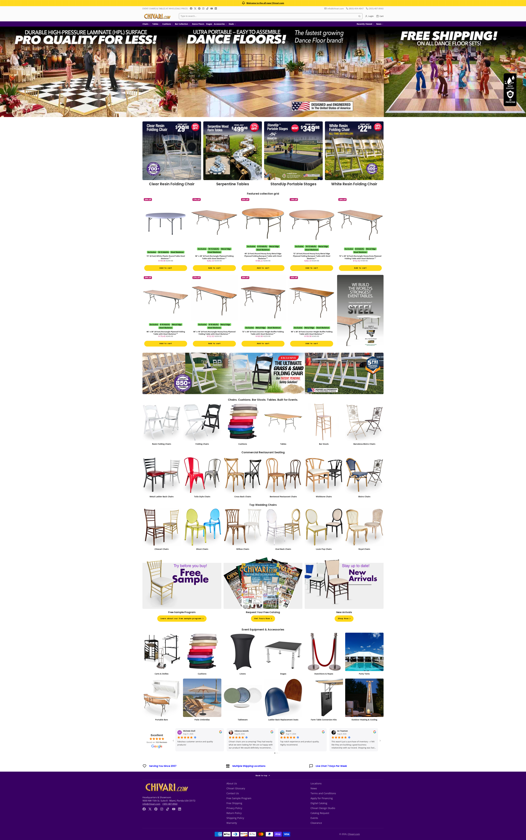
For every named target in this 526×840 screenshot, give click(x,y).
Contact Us (232, 800)
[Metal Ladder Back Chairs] (161, 484)
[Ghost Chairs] (202, 537)
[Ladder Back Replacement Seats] (283, 708)
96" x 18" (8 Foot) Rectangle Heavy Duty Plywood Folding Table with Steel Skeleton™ (214, 316)
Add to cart (165, 271)
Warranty (231, 830)
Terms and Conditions (323, 800)
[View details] (171, 154)
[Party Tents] (364, 662)
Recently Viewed (364, 24)
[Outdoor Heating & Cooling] (364, 708)
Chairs (145, 24)
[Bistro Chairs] (364, 484)
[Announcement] (263, 3)
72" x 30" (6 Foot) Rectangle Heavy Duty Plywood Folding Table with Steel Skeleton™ (360, 236)
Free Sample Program (238, 805)
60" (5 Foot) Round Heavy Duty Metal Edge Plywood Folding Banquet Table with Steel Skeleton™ (263, 236)
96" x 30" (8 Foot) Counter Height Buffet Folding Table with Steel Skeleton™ (311, 316)
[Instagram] (203, 8)
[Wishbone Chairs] (324, 484)
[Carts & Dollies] (161, 662)
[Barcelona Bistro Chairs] (364, 432)
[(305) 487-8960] (375, 8)
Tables (155, 24)
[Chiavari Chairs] (161, 537)
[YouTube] (211, 8)
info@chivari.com (335, 8)
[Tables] (283, 432)
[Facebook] (191, 8)
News (378, 24)
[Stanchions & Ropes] (324, 662)
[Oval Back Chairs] (283, 537)
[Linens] (243, 662)
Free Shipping (234, 810)
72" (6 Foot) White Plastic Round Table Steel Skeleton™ (165, 236)
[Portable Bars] (161, 708)
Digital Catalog (319, 810)
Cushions (166, 24)
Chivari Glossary (235, 795)
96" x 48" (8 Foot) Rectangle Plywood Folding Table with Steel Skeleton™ (214, 236)
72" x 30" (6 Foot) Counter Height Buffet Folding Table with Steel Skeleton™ (263, 316)
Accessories (219, 24)
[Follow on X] (195, 8)
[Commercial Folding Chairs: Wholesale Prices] (202, 432)
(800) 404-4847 (356, 8)
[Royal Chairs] (364, 537)
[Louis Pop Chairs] (324, 537)
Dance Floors (198, 24)
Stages (209, 24)
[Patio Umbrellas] (202, 708)
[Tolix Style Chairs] (202, 484)
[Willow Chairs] (243, 537)
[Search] (359, 16)
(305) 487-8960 (169, 811)
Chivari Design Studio (323, 815)
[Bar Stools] (324, 432)
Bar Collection (181, 24)
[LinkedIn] (216, 8)
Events (314, 825)
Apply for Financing (322, 805)
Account (369, 16)
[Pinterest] (199, 8)
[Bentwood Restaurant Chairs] (283, 484)
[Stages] (283, 662)
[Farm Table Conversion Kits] (324, 708)
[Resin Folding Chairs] (161, 432)
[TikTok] (207, 8)
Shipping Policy (235, 825)
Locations (316, 790)
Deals (231, 24)
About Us (231, 790)
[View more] (263, 72)
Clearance (316, 830)
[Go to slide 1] (274, 760)
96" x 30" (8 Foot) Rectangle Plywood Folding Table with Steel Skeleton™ (165, 316)
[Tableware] (243, 708)
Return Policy (234, 820)
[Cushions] (243, 432)
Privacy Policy (234, 815)
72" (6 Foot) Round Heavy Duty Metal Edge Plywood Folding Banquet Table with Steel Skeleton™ (311, 236)
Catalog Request (320, 820)
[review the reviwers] (220, 740)
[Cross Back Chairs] (243, 484)
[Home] (157, 16)
